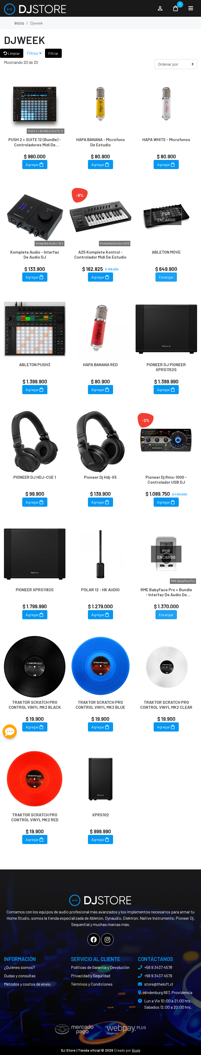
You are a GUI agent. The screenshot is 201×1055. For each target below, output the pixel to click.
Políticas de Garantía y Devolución (100, 967)
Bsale (136, 1050)
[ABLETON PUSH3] (34, 329)
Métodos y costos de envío (27, 983)
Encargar (166, 277)
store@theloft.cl (158, 983)
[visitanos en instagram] (107, 939)
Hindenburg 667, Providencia (167, 992)
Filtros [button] (33, 53)
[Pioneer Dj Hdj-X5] (100, 441)
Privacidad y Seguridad (90, 975)
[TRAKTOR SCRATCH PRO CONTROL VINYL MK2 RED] (34, 779)
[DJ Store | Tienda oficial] (77, 8)
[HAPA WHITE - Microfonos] (166, 104)
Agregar (32, 164)
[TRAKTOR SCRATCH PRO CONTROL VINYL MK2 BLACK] (34, 666)
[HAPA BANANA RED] (100, 329)
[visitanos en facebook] (93, 939)
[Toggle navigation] (191, 8)
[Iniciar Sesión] (160, 8)
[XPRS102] (100, 779)
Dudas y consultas (20, 975)
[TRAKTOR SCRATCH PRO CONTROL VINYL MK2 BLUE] (100, 666)
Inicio (19, 22)
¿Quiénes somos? (19, 967)
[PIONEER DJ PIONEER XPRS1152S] (166, 329)
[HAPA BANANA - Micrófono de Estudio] (100, 104)
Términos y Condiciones (92, 983)
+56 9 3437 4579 (158, 975)
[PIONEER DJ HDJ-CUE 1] (34, 441)
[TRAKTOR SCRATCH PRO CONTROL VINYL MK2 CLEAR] (166, 666)
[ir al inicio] (100, 898)
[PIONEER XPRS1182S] (34, 554)
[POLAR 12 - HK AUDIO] (100, 554)
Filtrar (53, 53)
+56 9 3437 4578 (158, 967)
